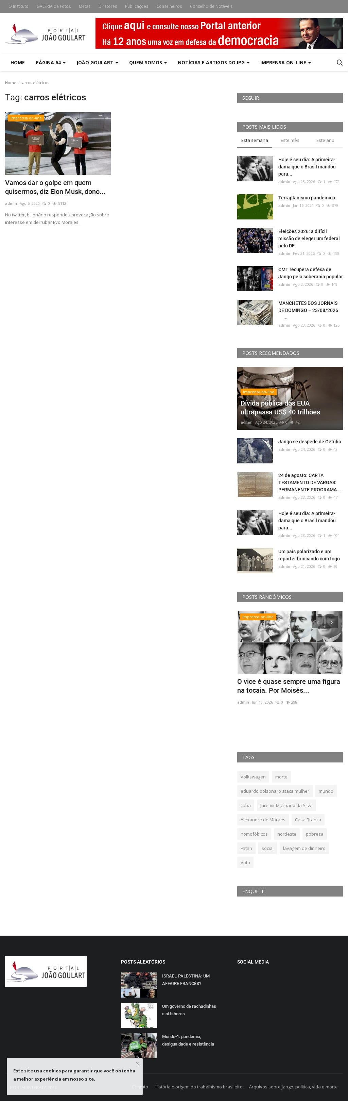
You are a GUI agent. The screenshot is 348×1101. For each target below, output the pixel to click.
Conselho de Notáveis (211, 6)
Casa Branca (308, 820)
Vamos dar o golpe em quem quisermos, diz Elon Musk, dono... (55, 187)
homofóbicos (254, 834)
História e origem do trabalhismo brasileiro (199, 1087)
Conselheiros (169, 6)
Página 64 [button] (49, 62)
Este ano (325, 140)
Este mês (290, 140)
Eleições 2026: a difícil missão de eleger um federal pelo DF (309, 238)
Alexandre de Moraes (263, 820)
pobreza (315, 834)
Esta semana (254, 140)
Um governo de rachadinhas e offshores (189, 1010)
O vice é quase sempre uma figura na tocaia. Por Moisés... (288, 685)
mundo (326, 791)
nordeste (286, 834)
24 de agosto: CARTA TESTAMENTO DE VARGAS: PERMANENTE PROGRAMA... (309, 482)
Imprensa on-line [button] (284, 62)
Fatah (246, 848)
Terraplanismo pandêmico (306, 197)
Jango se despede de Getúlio (309, 441)
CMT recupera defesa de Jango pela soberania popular (310, 273)
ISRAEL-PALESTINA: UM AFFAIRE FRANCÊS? (186, 979)
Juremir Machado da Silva (286, 805)
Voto (245, 862)
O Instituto (18, 6)
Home (18, 62)
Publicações (136, 6)
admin (11, 203)
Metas (84, 6)
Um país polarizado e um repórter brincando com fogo (309, 555)
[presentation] (318, 622)
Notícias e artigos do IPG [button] (212, 62)
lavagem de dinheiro (304, 848)
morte (281, 777)
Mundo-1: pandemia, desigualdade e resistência (188, 1040)
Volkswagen (253, 777)
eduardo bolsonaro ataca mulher (275, 791)
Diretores (108, 6)
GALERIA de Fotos (54, 6)
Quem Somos (146, 62)
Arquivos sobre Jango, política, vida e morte (293, 1087)
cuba (246, 805)
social (268, 848)
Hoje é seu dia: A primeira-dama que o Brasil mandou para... (307, 167)
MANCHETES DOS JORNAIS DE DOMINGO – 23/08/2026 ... (309, 310)
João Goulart (95, 62)
